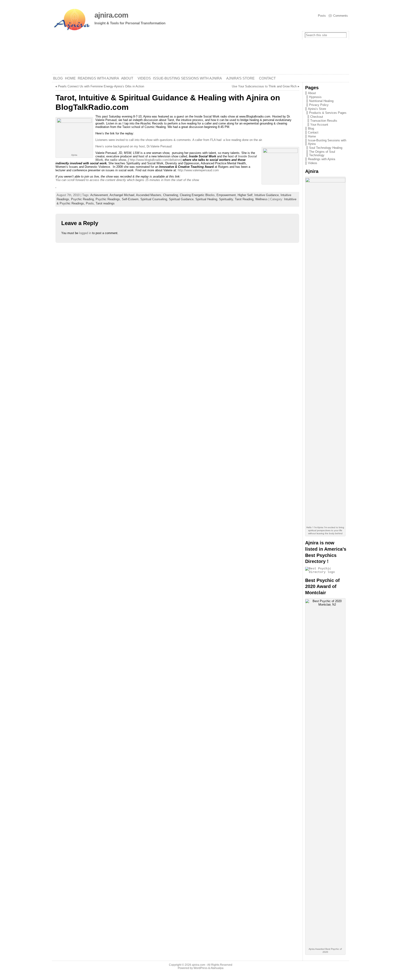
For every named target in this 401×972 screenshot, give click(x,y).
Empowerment (226, 195)
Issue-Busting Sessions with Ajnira (327, 142)
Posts (322, 15)
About (312, 93)
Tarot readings (105, 203)
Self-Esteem (130, 199)
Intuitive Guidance (266, 195)
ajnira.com (111, 15)
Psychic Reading (82, 199)
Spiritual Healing (206, 199)
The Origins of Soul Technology (322, 153)
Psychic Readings (108, 199)
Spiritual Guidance (181, 199)
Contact (313, 132)
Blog (311, 128)
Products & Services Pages (327, 112)
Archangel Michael (122, 195)
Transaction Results (323, 120)
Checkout (316, 116)
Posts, (91, 203)
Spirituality (226, 199)
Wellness (261, 199)
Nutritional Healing (321, 101)
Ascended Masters (148, 195)
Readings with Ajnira (321, 159)
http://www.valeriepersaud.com (198, 170)
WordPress (200, 968)
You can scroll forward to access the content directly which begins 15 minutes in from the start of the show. (127, 180)
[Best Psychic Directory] (326, 572)
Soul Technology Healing (325, 147)
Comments (340, 15)
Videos (312, 163)
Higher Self (245, 195)
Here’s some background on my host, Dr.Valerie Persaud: (133, 146)
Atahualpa (216, 968)
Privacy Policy (319, 105)
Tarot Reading (244, 199)
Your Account (319, 124)
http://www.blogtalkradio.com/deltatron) (156, 160)
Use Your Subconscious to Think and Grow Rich (264, 86)
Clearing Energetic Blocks (197, 195)
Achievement (99, 195)
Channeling (170, 195)
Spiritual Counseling (153, 199)
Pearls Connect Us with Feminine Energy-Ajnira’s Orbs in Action (101, 86)
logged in (85, 233)
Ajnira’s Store (317, 109)
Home (312, 136)
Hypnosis (315, 97)
